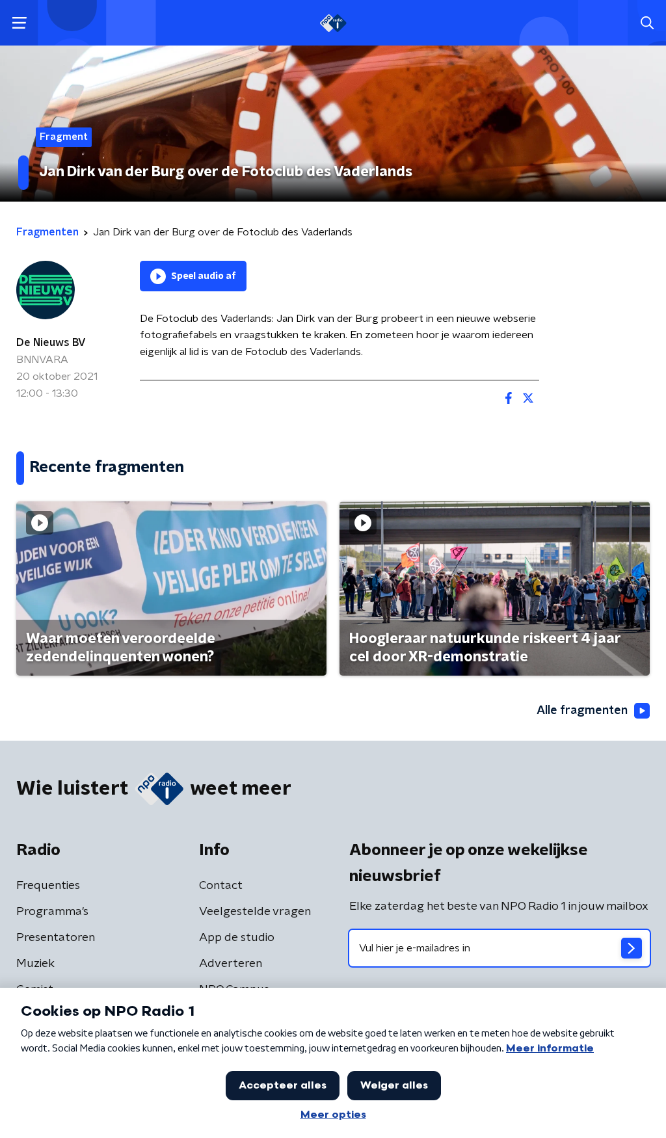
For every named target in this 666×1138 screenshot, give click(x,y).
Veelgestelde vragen (255, 912)
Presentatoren (55, 938)
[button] (19, 23)
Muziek (35, 964)
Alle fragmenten (582, 711)
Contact (221, 886)
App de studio (236, 938)
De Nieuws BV (51, 342)
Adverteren (230, 964)
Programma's (52, 912)
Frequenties (48, 886)
